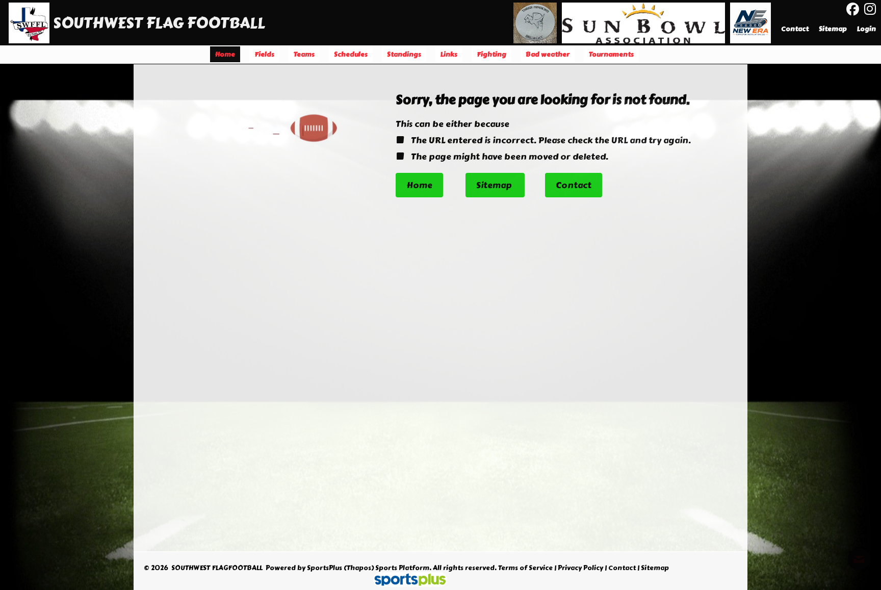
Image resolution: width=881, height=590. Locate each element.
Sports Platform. (403, 568)
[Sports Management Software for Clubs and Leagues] (406, 581)
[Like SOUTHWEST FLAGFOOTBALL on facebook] (852, 9)
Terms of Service (525, 568)
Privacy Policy (580, 568)
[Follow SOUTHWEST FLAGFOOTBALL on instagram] (872, 9)
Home (419, 185)
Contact (622, 568)
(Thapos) (359, 568)
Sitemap (655, 568)
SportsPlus (324, 568)
